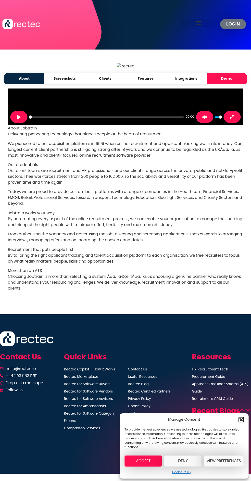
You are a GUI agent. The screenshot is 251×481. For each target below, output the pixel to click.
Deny (183, 461)
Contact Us (137, 369)
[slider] (106, 117)
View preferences (224, 461)
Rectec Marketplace (81, 377)
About (24, 78)
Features (146, 78)
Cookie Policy (181, 472)
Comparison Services (82, 428)
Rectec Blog (138, 384)
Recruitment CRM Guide (212, 399)
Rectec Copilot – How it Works (89, 369)
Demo (227, 78)
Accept (143, 461)
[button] (241, 419)
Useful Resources (142, 377)
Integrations (186, 78)
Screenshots (65, 78)
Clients (105, 78)
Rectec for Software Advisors (88, 399)
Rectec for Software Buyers (87, 384)
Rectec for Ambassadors (85, 406)
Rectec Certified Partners (149, 391)
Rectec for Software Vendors (88, 391)
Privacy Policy (139, 399)
